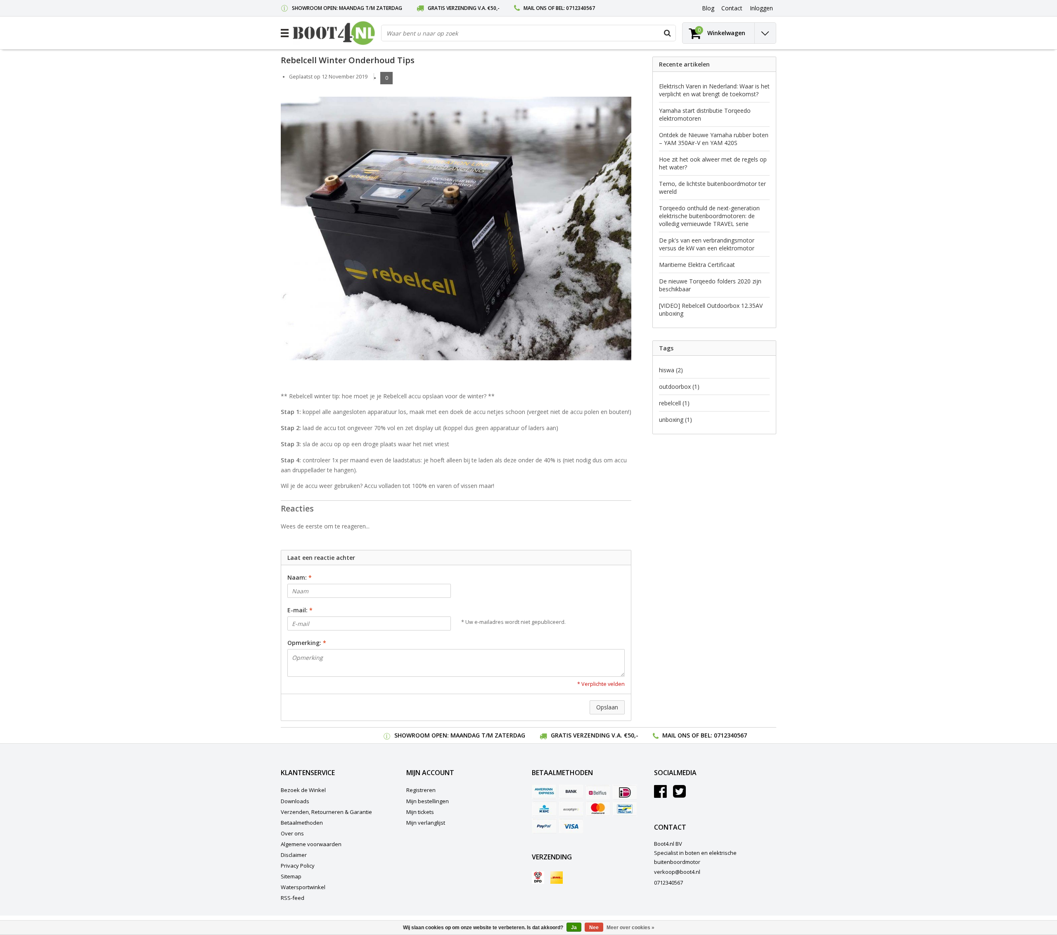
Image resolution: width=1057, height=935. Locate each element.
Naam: (299, 577)
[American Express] (544, 792)
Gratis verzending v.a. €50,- (464, 8)
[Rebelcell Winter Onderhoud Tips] (456, 231)
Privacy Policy (298, 865)
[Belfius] (597, 792)
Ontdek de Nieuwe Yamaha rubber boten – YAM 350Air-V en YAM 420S (713, 139)
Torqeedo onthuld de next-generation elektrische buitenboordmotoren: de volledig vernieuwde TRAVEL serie (709, 216)
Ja (574, 927)
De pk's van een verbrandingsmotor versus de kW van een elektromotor (706, 244)
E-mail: (300, 610)
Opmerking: (306, 643)
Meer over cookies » (630, 927)
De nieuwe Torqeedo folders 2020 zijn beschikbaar (710, 285)
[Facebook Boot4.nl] (660, 794)
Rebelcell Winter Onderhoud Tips (348, 60)
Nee (594, 927)
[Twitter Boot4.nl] (679, 794)
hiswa (671, 370)
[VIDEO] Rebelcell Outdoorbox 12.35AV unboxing (711, 309)
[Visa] (571, 825)
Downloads (295, 801)
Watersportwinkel (303, 887)
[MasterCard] (597, 809)
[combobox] (528, 33)
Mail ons (535, 8)
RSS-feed (292, 898)
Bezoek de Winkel (303, 790)
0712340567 (580, 8)
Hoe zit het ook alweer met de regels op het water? (713, 163)
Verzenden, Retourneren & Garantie (326, 812)
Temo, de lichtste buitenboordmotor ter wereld (712, 187)
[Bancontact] (624, 809)
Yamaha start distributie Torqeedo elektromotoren (705, 114)
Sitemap (291, 876)
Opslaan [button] (607, 707)
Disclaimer (294, 855)
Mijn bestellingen (427, 801)
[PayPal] (544, 825)
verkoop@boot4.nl (677, 872)
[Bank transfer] (571, 792)
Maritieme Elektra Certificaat (697, 265)
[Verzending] (538, 877)
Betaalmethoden (302, 822)
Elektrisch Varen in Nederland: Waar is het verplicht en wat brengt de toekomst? (714, 90)
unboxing (675, 419)
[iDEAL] (624, 792)
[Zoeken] (667, 33)
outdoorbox (679, 386)
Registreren (421, 790)
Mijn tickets (420, 812)
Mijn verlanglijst (425, 822)
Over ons (292, 833)
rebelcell (674, 403)
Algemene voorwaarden (311, 844)
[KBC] (544, 809)
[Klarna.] (571, 809)
